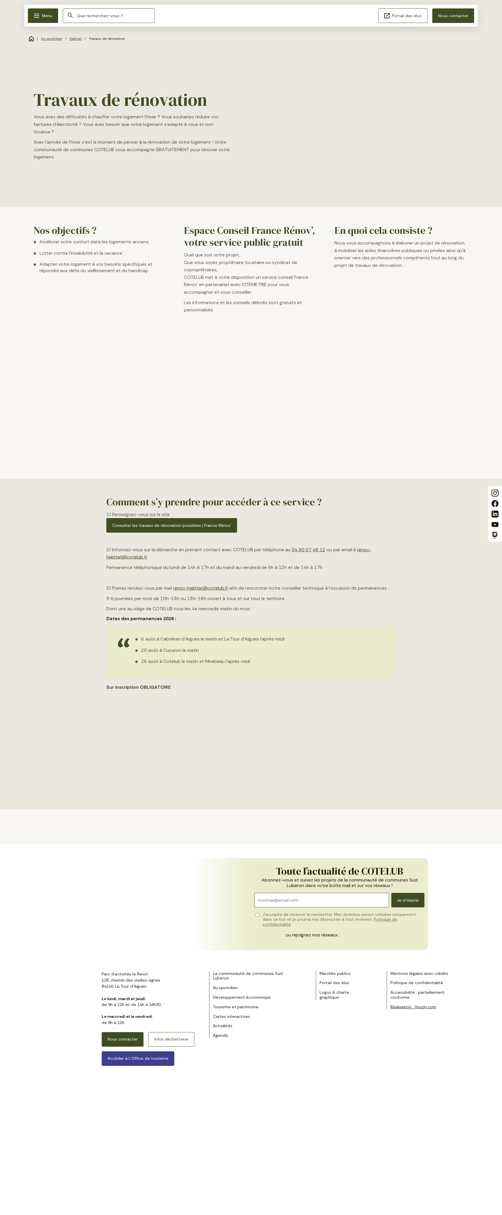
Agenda (220, 1035)
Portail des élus (407, 15)
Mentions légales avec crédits (419, 973)
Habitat (75, 39)
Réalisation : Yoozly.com (413, 1006)
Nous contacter (453, 15)
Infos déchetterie (171, 1039)
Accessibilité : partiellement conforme (417, 995)
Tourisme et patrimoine (236, 1006)
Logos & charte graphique (334, 995)
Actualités (222, 1025)
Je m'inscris (408, 900)
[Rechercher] (70, 16)
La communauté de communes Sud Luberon (248, 976)
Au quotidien (51, 39)
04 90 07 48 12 (308, 550)
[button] (43, 15)
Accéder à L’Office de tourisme (137, 1058)
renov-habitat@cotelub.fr (200, 588)
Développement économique (242, 997)
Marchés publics (335, 973)
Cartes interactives (231, 1016)
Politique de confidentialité (416, 982)
